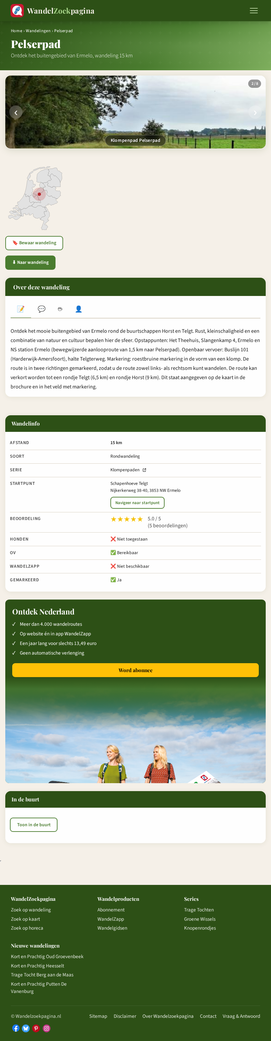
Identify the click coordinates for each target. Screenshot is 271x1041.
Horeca (60, 309)
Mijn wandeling (78, 309)
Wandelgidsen (112, 928)
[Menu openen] (253, 10)
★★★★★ (126, 519)
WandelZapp (110, 919)
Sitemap (98, 1016)
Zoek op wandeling (31, 909)
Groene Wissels (199, 919)
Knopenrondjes (200, 928)
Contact (208, 1016)
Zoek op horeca (27, 928)
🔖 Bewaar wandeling (34, 243)
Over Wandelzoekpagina (168, 1016)
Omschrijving (21, 309)
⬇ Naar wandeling (30, 262)
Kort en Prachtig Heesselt (37, 965)
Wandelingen (38, 31)
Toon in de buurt (34, 825)
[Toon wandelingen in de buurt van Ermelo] (39, 194)
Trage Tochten (199, 909)
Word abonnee (136, 670)
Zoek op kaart (25, 919)
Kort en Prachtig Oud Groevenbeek (47, 956)
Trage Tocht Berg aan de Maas (42, 974)
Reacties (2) (41, 309)
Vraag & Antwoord (241, 1016)
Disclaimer (125, 1016)
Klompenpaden (124, 470)
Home (16, 31)
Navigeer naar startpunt (137, 503)
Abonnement (111, 909)
